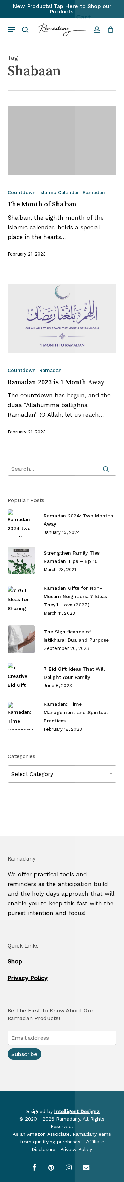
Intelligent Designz (77, 1111)
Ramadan (94, 192)
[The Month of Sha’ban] (62, 140)
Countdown (22, 192)
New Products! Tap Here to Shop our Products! (62, 9)
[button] (11, 29)
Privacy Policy (28, 977)
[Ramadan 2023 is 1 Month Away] (62, 318)
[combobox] (62, 774)
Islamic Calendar (59, 192)
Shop (15, 961)
